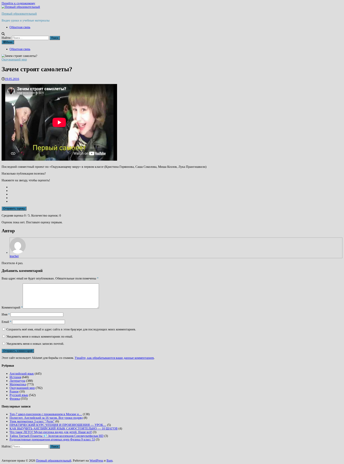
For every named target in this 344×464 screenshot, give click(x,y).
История (15, 377)
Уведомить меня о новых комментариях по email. (39, 336)
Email (6, 321)
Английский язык (22, 373)
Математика (18, 384)
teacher (14, 256)
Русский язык (19, 395)
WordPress (96, 460)
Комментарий (12, 307)
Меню (9, 42)
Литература (17, 380)
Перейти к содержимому (18, 3)
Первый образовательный (19, 13)
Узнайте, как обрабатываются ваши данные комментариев (114, 357)
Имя (6, 314)
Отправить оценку (14, 208)
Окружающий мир (14, 59)
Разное (14, 391)
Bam (109, 460)
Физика (15, 398)
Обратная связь (20, 27)
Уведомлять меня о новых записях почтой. (35, 343)
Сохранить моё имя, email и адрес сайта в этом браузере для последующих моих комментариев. (71, 329)
